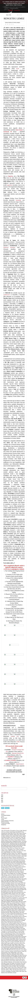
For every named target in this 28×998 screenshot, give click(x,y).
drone (2, 865)
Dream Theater (23, 864)
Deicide (14, 858)
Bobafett (14, 846)
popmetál (6, 928)
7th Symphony (12, 830)
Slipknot (16, 944)
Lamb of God (12, 894)
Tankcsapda (14, 953)
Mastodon (23, 903)
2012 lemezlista (7, 830)
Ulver (14, 964)
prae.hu (2, 816)
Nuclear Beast (20, 919)
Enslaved (23, 866)
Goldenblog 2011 (4, 876)
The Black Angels (13, 955)
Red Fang (20, 932)
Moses (23, 911)
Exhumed (21, 868)
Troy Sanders (12, 963)
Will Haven (8, 970)
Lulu (18, 898)
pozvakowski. (23, 929)
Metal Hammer (16, 905)
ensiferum (19, 866)
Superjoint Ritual (4, 952)
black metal (17, 844)
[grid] (26, 978)
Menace (23, 904)
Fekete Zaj (24, 869)
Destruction (16, 860)
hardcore (18, 877)
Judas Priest (3, 886)
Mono (13, 909)
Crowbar (24, 853)
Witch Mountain (16, 970)
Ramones (16, 932)
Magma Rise (8, 900)
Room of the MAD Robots (16, 936)
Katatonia (3, 888)
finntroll (14, 870)
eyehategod (10, 869)
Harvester (22, 877)
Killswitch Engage (20, 889)
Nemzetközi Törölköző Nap (19, 915)
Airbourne (24, 833)
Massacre (19, 903)
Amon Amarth (22, 834)
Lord (23, 897)
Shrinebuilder (16, 941)
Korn (25, 892)
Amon (18, 834)
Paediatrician (3, 924)
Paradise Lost (23, 924)
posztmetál (13, 929)
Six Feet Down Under (18, 943)
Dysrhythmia (15, 865)
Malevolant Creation (14, 901)
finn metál (10, 870)
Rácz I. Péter (8, 14)
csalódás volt (14, 736)
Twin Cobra (23, 963)
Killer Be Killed (11, 889)
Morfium (20, 911)
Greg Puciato (13, 876)
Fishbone (17, 870)
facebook (14, 869)
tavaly (17, 68)
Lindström (3, 897)
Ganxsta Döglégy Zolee (11, 873)
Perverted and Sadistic (11, 925)
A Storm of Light (19, 830)
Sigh (21, 941)
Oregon (5, 921)
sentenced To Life (22, 940)
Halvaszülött (13, 877)
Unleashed (3, 966)
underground (18, 964)
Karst (23, 886)
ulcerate (11, 964)
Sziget (21, 952)
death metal (6, 857)
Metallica (8, 907)
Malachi (8, 901)
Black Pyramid (22, 844)
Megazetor (20, 904)
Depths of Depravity (5, 860)
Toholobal (5, 962)
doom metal (3, 864)
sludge (19, 944)
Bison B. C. (7, 844)
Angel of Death (15, 835)
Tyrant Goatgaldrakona (5, 964)
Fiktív (2, 870)
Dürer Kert (6, 865)
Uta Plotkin (14, 966)
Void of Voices (14, 967)
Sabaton (17, 939)
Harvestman (3, 878)
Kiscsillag (3, 892)
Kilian (2, 889)
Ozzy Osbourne (23, 923)
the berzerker (7, 955)
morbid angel (8, 911)
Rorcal (22, 936)
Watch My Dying (15, 968)
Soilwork (6, 945)
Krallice (9, 893)
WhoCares (3, 970)
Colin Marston (19, 852)
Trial (2, 963)
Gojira (18, 874)
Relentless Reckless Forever (12, 935)
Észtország (13, 868)
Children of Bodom (11, 850)
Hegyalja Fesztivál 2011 (18, 753)
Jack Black (8, 884)
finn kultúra (6, 870)
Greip (17, 876)
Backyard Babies (17, 840)
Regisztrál (7, 808)
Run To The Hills (22, 937)
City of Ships (13, 852)
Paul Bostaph (3, 925)
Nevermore (24, 916)
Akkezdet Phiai (4, 834)
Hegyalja (7, 880)
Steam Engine (6, 948)
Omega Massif (18, 920)
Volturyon (19, 967)
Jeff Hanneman (20, 884)
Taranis (18, 953)
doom (24, 862)
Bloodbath (6, 846)
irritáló (18, 741)
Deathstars (14, 857)
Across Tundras (6, 831)
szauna (18, 952)
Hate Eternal (8, 878)
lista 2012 (9, 897)
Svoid (9, 952)
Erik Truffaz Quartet (6, 868)
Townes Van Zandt (22, 962)
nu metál (15, 919)
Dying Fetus (10, 865)
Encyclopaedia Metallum (5, 815)
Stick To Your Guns (12, 949)
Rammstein (12, 932)
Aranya (11, 838)
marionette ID (7, 131)
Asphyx (20, 838)
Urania (10, 966)
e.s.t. (23, 865)
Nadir (23, 912)
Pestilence (17, 925)
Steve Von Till (5, 949)
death (23, 856)
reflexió (17, 933)
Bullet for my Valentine (14, 848)
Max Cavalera (3, 904)
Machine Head (21, 898)
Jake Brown (13, 884)
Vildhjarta (5, 967)
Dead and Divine (14, 856)
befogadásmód (15, 841)
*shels (2, 830)
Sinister (11, 943)
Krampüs (13, 893)
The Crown (24, 955)
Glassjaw (5, 874)
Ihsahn (13, 881)
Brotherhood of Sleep (5, 848)
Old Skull (3, 920)
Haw (22, 878)
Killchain (5, 889)
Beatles (10, 841)
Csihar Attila (8, 854)
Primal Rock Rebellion (11, 931)
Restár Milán (20, 935)
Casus (14, 849)
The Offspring (6, 959)
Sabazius (21, 939)
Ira (17, 882)
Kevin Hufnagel (20, 888)
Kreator (17, 893)
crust (2, 854)
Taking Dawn (8, 953)
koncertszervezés (20, 892)
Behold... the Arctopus (22, 841)
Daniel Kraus (24, 854)
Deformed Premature (9, 247)
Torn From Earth (16, 962)
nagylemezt (9, 185)
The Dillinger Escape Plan (17, 956)
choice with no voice (19, 850)
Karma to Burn (19, 886)
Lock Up (20, 897)
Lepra (11, 896)
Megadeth (15, 904)
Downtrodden (17, 864)
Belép (3, 808)
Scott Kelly (9, 940)
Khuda (24, 888)
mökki (5, 909)
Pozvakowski (17, 929)
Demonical (18, 858)
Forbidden (6, 872)
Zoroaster (14, 972)
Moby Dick (20, 908)
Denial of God (23, 858)
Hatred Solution (18, 878)
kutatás (22, 893)
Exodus (6, 869)
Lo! (17, 897)
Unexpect (23, 964)
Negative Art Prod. (9, 915)
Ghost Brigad (23, 873)
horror (10, 881)
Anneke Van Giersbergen (15, 837)
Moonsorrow (3, 911)
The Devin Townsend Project (6, 956)
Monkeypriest (9, 909)
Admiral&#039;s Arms (19, 831)
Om (14, 920)
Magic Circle (3, 900)
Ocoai (24, 919)
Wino (11, 970)
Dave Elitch (3, 856)
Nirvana (21, 917)
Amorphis (3, 835)
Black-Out (21, 845)
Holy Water (6, 881)
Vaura (2, 967)
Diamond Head (4, 862)
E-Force (20, 865)
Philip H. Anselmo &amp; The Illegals (12, 927)
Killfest (15, 889)
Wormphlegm (8, 971)
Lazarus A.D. (17, 894)
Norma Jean (11, 919)
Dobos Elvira (13, 862)
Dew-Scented (13, 861)
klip (12, 892)
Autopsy (5, 840)
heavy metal (3, 880)
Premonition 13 (4, 931)
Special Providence (6, 947)
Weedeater (21, 968)
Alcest (8, 834)
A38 (2, 831)
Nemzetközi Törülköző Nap (6, 916)
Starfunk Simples (18, 947)
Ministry (15, 908)
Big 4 (4, 844)
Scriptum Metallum (14, 940)
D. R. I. (19, 854)
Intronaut (12, 882)
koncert (15, 892)
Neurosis (20, 916)
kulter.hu (2, 814)
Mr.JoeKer (8, 912)
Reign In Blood (4, 935)
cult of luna (13, 854)
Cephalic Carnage (4, 850)
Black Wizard (16, 845)
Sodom (2, 945)
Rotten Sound (9, 937)
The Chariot (20, 955)
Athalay (2, 840)
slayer (10, 944)
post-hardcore (17, 928)
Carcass (5, 849)
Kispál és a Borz (8, 892)
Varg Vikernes (21, 966)
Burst (20, 848)
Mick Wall (12, 907)
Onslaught (23, 920)
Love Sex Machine (12, 898)
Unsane (7, 966)
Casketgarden (10, 849)
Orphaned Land (10, 921)
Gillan (2, 874)
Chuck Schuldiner (7, 852)
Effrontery (3, 866)
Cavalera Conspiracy (19, 849)
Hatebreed (13, 878)
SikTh (6, 943)
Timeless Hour (18, 960)
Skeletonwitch (6, 944)
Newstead (3, 917)
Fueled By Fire (11, 872)
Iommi (15, 882)
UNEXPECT (10, 756)
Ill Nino (16, 881)
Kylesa (2, 894)
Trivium (7, 963)
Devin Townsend (21, 860)
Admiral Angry (12, 831)
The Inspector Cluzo (13, 957)
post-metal (23, 928)
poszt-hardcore (8, 929)
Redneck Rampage (8, 933)
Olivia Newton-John (9, 920)
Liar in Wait (14, 896)
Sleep (13, 944)
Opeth (2, 921)
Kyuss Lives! (6, 894)
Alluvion (11, 834)
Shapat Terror (7, 941)
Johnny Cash (17, 885)
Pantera (19, 924)
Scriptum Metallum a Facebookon (7, 820)
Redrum (14, 933)
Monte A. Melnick (18, 909)
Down (13, 864)
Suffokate (11, 951)
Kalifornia (14, 886)
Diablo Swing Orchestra (20, 861)
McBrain (11, 904)
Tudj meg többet (17, 10)
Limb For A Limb (20, 896)
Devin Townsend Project (5, 861)
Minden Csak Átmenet (9, 908)
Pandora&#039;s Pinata (13, 924)
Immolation (20, 881)
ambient (15, 834)
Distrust (8, 862)
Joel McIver (12, 885)
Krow (20, 893)
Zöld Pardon (10, 972)
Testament (3, 955)
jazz (16, 884)
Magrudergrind (14, 900)
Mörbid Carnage (15, 911)
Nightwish (15, 917)
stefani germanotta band (13, 948)
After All (14, 833)
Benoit (16, 842)
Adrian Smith (10, 833)
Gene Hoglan (18, 873)
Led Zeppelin (22, 894)
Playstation (21, 927)
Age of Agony (19, 833)
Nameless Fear (4, 913)
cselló (4, 854)
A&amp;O (24, 830)
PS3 (17, 931)
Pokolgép (3, 928)
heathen (25, 878)
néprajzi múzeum (15, 916)
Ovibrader (18, 923)
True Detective (17, 963)
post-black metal (12, 928)
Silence (8, 943)
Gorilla (9, 876)
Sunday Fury (23, 951)
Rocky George (8, 936)
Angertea (10, 176)
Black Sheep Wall (10, 845)
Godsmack (14, 874)
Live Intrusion (14, 897)
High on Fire (19, 880)
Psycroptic (8, 932)
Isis (5, 884)
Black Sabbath (3, 845)
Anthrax (2, 838)
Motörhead (3, 912)
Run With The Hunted (5, 939)
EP (1, 868)
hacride (9, 877)
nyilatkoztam (6, 294)
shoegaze (12, 941)
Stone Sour (18, 949)
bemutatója (18, 200)
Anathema (7, 835)
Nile (18, 917)
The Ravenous (12, 959)
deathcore (10, 857)
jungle (7, 886)
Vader (17, 966)
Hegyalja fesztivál (13, 880)
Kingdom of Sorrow (7, 890)
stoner (22, 949)
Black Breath (12, 844)
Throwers (8, 960)
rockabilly (3, 936)
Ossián (14, 921)
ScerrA (5, 940)
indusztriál (3, 882)
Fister (21, 870)
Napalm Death (13, 913)
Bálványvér (23, 840)
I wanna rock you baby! (5, 823)
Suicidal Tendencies (17, 951)
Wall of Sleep (23, 967)
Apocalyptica (7, 838)
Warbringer (3, 968)
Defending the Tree (20, 857)
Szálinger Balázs (13, 952)
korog (2, 893)
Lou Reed (7, 898)
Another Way (22, 837)
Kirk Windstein (20, 890)
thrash (23, 959)
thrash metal (3, 960)
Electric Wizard (14, 866)
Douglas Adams (9, 864)
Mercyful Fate (10, 905)
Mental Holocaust (4, 905)
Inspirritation (7, 882)
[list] (23, 978)
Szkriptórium (3, 824)
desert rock (11, 860)
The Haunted (7, 957)
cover (16, 853)
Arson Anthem (15, 838)
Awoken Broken (11, 840)
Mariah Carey (8, 903)
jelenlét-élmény (7, 885)
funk (16, 872)
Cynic (17, 854)
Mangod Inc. (3, 903)
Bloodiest (10, 846)
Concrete (12, 853)
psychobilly (3, 932)
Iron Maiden (21, 882)
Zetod (6, 972)
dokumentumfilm (19, 862)
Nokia (8, 919)
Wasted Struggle (9, 968)
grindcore (3, 877)
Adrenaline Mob (4, 833)
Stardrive (12, 947)
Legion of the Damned (5, 896)
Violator (9, 967)
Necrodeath (24, 913)
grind (23, 876)
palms (7, 924)
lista (9, 777)
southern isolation (18, 945)
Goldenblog (21, 874)
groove (6, 877)
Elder (10, 866)
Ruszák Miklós (12, 939)
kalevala (10, 886)
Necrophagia (3, 915)
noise (5, 919)
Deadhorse (19, 856)
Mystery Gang (18, 912)
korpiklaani (6, 893)
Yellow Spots (21, 971)
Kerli (12, 888)
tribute (4, 963)
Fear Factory (19, 869)
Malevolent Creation (22, 901)
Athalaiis (23, 838)
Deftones (11, 858)
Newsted (7, 917)
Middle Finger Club (18, 907)
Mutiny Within (13, 912)
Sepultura (3, 941)
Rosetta (5, 937)
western (24, 968)
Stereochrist (21, 948)
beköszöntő (3, 842)
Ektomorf (7, 866)
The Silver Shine (18, 959)
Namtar (8, 913)
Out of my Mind (9, 923)
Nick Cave (11, 917)
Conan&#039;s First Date (6, 853)
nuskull (2, 819)
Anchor (10, 835)
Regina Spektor (22, 933)
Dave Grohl (8, 856)
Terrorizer (21, 953)
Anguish (24, 835)
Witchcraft (21, 970)
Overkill (14, 923)
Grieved (20, 876)
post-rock (3, 929)
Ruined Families (15, 937)
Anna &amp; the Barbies (5, 837)
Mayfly (8, 904)
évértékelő (17, 868)
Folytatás (10, 10)
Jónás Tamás (19, 130)
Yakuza (17, 971)
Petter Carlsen (21, 925)
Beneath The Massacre (10, 842)
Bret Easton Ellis (19, 846)
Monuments (24, 909)
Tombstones (10, 962)
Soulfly (13, 945)
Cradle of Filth (20, 853)
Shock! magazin (4, 818)
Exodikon (3, 869)
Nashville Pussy (19, 913)
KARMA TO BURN (10, 760)
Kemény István (8, 888)
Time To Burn (12, 960)
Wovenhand (13, 971)
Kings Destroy (13, 890)
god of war (10, 874)
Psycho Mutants (21, 931)
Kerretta (15, 888)
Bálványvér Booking (5, 822)
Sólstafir (9, 945)
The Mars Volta (20, 957)
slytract (22, 944)
